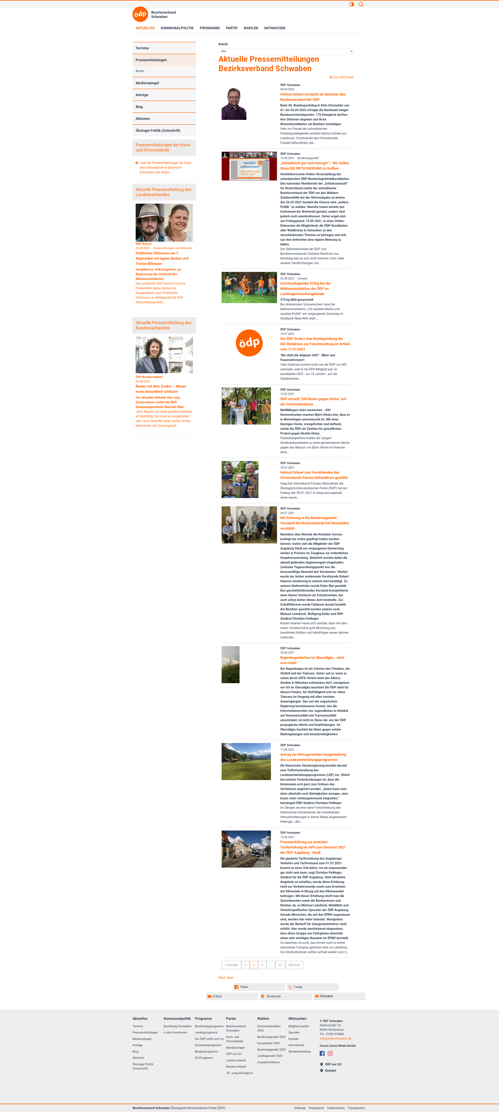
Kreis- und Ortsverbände (234, 1039)
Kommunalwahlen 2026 (268, 1028)
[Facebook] (322, 1053)
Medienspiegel (147, 83)
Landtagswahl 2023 (269, 1056)
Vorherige (231, 965)
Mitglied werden (298, 1026)
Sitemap (300, 1108)
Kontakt (293, 1039)
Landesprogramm (206, 1032)
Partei (231, 28)
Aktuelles (145, 28)
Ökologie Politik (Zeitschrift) (158, 130)
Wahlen (251, 28)
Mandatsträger (235, 1047)
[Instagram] (330, 1053)
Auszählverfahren (268, 1062)
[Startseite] (140, 14)
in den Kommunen (175, 1032)
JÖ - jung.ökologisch (239, 1073)
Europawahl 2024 (268, 1043)
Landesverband (236, 1060)
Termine (142, 48)
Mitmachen (274, 28)
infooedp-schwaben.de (335, 1038)
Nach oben (226, 977)
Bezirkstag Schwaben (177, 1026)
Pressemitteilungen (151, 60)
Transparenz (356, 1108)
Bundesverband (236, 1066)
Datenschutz (336, 1108)
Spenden (294, 1032)
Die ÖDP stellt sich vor (209, 1039)
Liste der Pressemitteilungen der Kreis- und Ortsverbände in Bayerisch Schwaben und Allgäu (166, 167)
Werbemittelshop (299, 1051)
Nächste (294, 965)
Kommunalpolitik (177, 28)
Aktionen (143, 119)
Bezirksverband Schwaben (236, 1028)
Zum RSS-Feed (342, 77)
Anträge (142, 95)
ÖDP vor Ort (233, 1054)
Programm (210, 28)
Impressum (316, 1108)
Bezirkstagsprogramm (209, 1026)
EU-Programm (204, 1058)
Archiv (140, 71)
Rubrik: (224, 44)
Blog (139, 107)
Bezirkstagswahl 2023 (271, 1049)
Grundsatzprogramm (208, 1045)
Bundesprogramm (206, 1051)
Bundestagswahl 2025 (271, 1037)
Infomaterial (296, 1045)
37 (280, 965)
